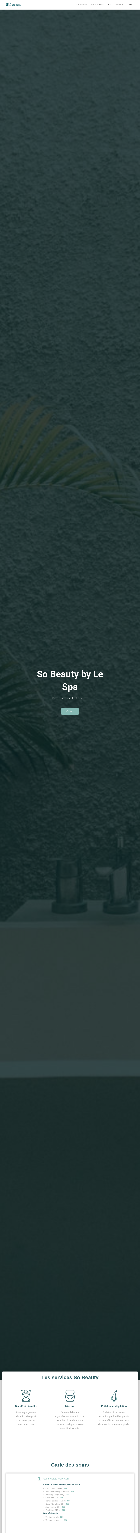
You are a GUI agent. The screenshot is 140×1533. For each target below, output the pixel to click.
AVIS (109, 5)
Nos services (81, 5)
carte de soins (97, 5)
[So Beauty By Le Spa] (13, 5)
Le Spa (129, 5)
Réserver (70, 711)
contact (119, 5)
